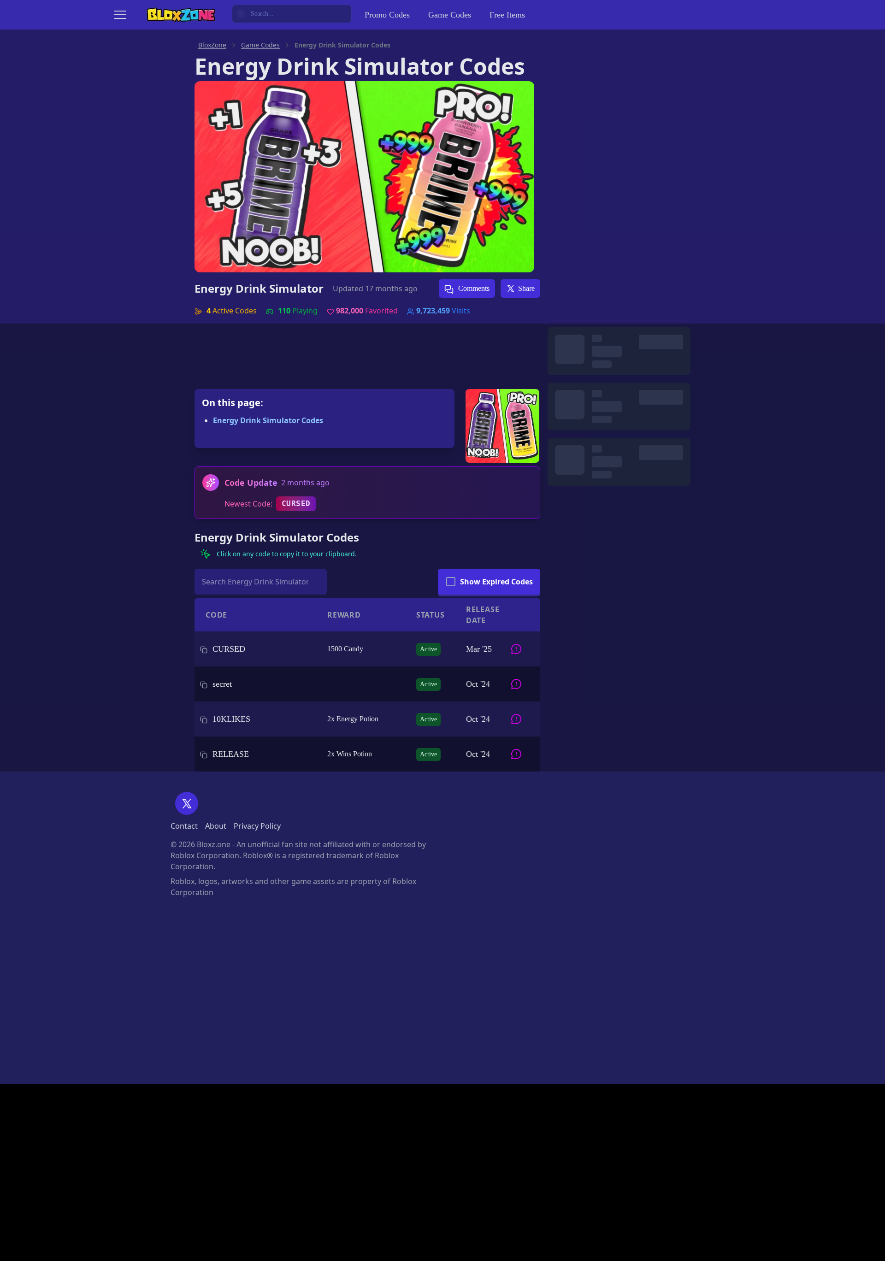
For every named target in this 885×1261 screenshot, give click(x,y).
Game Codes (449, 14)
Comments (473, 288)
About (215, 826)
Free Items (507, 14)
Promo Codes (387, 14)
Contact (184, 826)
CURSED (296, 503)
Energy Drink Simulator (259, 288)
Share (526, 288)
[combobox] (292, 14)
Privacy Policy (257, 826)
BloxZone (212, 45)
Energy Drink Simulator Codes (268, 420)
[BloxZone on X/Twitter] (186, 803)
